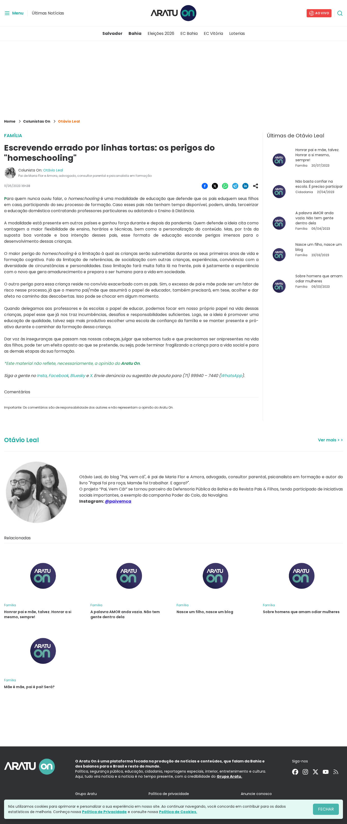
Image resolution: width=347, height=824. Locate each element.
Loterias (237, 33)
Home (9, 121)
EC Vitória (213, 33)
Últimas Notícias (48, 13)
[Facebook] (295, 772)
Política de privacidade (169, 793)
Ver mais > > (330, 440)
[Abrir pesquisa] (340, 13)
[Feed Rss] (336, 772)
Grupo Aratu (86, 793)
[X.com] (315, 772)
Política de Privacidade (104, 811)
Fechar (326, 809)
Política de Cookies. (178, 811)
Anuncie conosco (256, 793)
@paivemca (118, 501)
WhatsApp (231, 376)
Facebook (58, 376)
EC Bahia (189, 33)
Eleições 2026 (161, 33)
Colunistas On (36, 121)
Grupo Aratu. (229, 776)
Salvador (112, 33)
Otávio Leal (69, 121)
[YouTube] (326, 772)
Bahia (135, 33)
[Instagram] (305, 772)
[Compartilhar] (256, 186)
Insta (42, 376)
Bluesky (77, 376)
